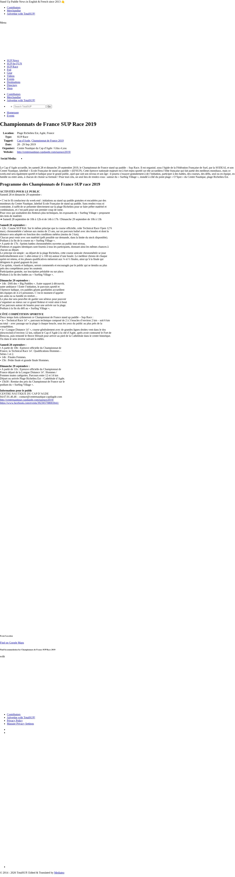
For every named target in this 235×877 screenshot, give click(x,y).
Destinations (13, 82)
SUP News (13, 60)
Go (49, 106)
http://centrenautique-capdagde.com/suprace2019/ (44, 151)
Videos (10, 75)
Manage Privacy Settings (20, 723)
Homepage (13, 112)
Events (10, 79)
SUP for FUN (14, 63)
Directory (12, 85)
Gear (9, 72)
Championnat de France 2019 (47, 140)
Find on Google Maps (12, 642)
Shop (10, 88)
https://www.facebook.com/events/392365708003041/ (29, 402)
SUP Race (12, 66)
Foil (9, 69)
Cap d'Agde (23, 140)
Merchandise (14, 10)
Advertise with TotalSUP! (21, 13)
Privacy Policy (15, 720)
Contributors (13, 7)
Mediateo (59, 872)
